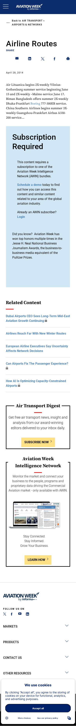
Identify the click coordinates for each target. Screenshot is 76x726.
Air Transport (32, 20)
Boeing (35, 104)
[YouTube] (19, 614)
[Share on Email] (17, 59)
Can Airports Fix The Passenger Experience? (37, 363)
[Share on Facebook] (55, 59)
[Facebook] (12, 614)
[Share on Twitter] (42, 59)
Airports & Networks (27, 24)
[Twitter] (4, 614)
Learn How (36, 560)
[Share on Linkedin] (30, 59)
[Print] (68, 59)
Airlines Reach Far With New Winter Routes (36, 333)
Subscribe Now (36, 442)
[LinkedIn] (27, 614)
